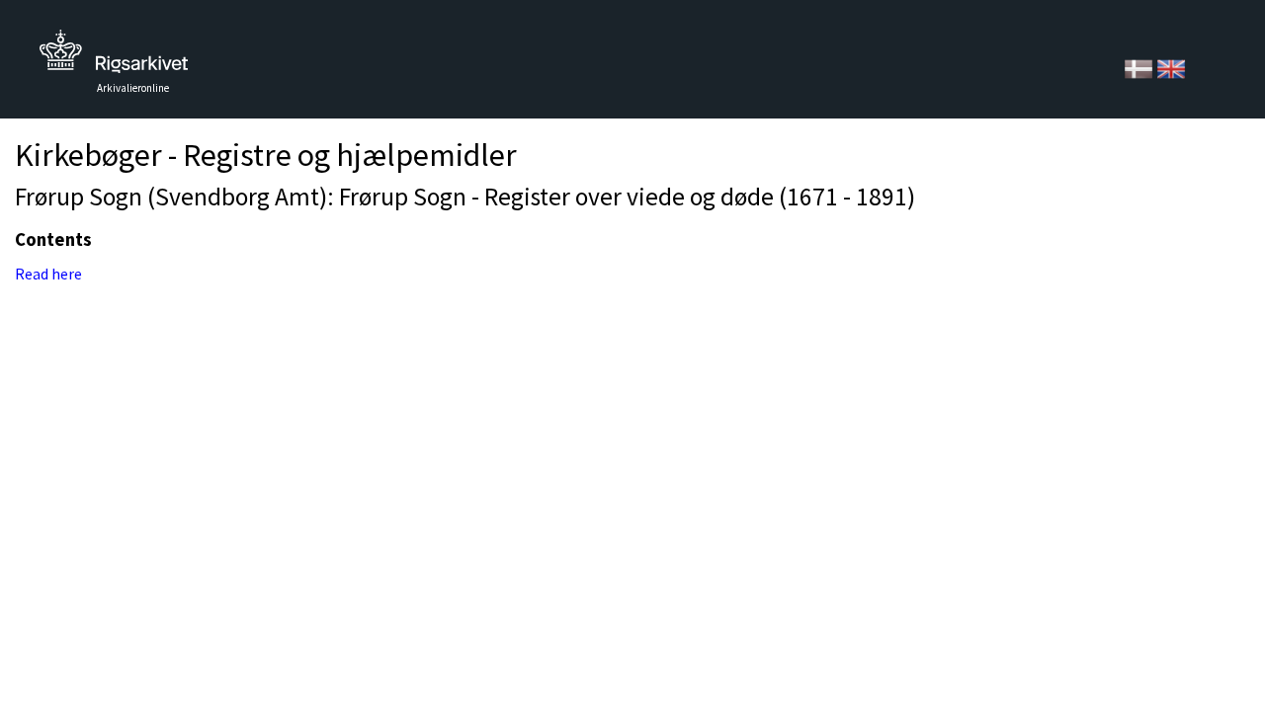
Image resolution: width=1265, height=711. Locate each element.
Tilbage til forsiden (114, 57)
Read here (48, 273)
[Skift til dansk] (1140, 67)
